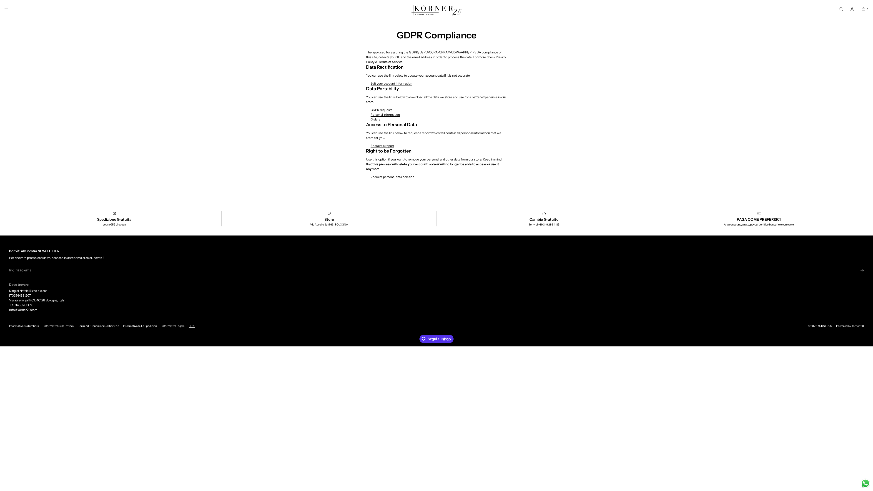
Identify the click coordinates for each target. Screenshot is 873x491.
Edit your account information (391, 83)
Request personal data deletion (392, 177)
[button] (841, 9)
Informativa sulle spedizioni (140, 326)
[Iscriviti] (858, 270)
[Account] (852, 9)
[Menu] (10, 9)
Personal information (385, 114)
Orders (375, 119)
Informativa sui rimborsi (24, 326)
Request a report (382, 146)
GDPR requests (381, 110)
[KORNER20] (436, 9)
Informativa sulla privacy (59, 326)
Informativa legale (173, 326)
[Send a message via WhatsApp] (865, 483)
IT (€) (192, 326)
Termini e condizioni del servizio (98, 326)
